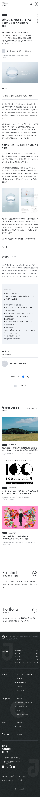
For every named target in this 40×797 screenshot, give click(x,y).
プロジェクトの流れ (22, 714)
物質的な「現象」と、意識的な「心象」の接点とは (19, 96)
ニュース (4, 14)
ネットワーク (20, 690)
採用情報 (19, 734)
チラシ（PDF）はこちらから (13, 305)
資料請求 (12, 776)
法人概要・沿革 (21, 682)
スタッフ (19, 686)
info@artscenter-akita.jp (12, 338)
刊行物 (19, 726)
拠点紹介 (19, 678)
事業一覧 (19, 698)
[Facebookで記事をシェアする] (23, 376)
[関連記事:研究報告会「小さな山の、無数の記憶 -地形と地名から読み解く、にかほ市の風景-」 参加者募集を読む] (20, 429)
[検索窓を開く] (31, 4)
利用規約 (20, 780)
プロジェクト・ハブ (22, 706)
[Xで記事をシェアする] (28, 376)
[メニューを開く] (36, 4)
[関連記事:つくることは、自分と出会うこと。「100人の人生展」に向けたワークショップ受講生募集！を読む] (20, 472)
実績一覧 (19, 722)
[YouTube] (14, 766)
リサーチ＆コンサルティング (25, 702)
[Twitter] (6, 766)
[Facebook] (3, 766)
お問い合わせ (5, 776)
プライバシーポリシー (20, 776)
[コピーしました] (18, 376)
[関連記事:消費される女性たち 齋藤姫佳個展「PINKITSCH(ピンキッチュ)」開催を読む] (20, 518)
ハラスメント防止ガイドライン (9, 780)
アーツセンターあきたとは (24, 674)
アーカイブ (20, 710)
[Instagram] (10, 766)
